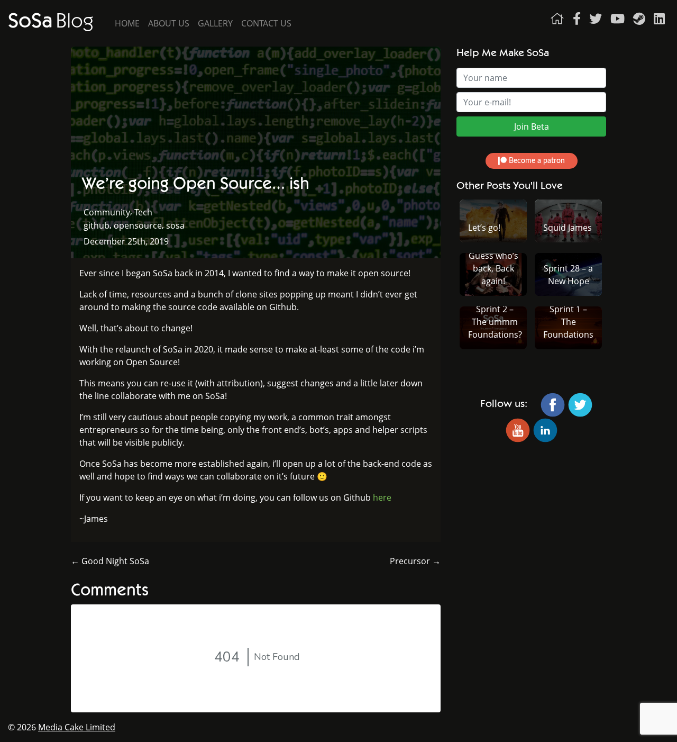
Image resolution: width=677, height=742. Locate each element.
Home (127, 23)
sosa (175, 225)
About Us (168, 23)
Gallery (215, 23)
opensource (138, 225)
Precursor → (415, 561)
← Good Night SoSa (110, 561)
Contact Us (266, 23)
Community (107, 212)
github (96, 225)
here (382, 497)
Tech (143, 212)
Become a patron (536, 161)
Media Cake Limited (76, 727)
